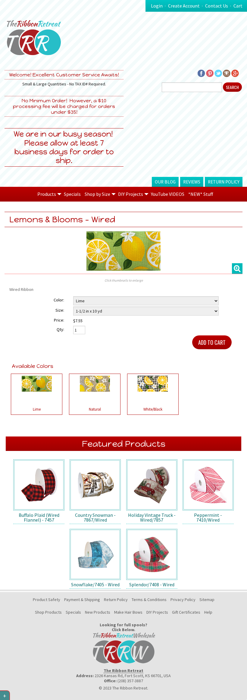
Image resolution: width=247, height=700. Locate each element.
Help (208, 612)
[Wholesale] (123, 647)
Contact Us (216, 6)
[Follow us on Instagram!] (226, 73)
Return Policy (223, 182)
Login (157, 6)
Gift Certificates (186, 612)
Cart (237, 6)
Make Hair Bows (128, 612)
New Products (97, 612)
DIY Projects (157, 612)
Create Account (184, 6)
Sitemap (206, 599)
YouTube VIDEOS (167, 194)
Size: (59, 310)
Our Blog (165, 182)
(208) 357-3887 (130, 680)
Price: (59, 320)
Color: (59, 300)
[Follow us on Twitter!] (218, 73)
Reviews (191, 182)
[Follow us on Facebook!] (201, 73)
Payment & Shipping (82, 599)
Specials (72, 194)
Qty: (60, 329)
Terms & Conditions (149, 599)
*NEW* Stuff (200, 194)
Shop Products (48, 612)
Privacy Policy (182, 599)
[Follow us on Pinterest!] (210, 73)
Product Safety (46, 599)
